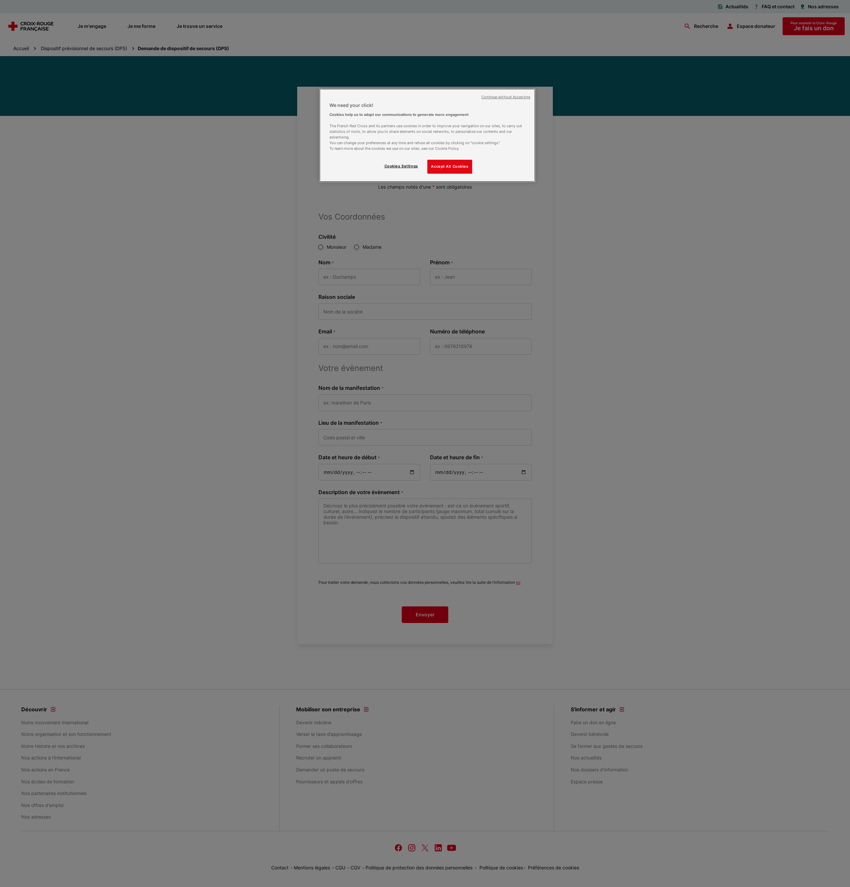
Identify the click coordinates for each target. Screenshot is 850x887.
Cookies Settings (401, 166)
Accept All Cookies (449, 166)
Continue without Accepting (505, 97)
